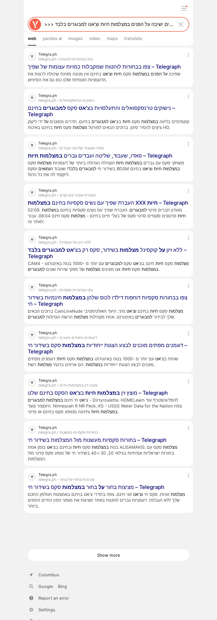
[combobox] (107, 24)
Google (45, 586)
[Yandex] (35, 24)
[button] (49, 598)
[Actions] (188, 55)
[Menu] (184, 8)
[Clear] (181, 24)
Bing (62, 586)
